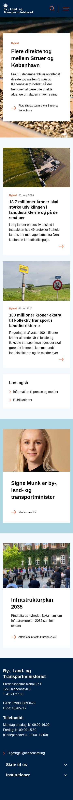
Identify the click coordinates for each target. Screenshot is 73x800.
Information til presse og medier (35, 391)
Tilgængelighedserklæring (26, 753)
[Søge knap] (52, 8)
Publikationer (22, 400)
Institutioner (18, 775)
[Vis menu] (65, 8)
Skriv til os (16, 764)
